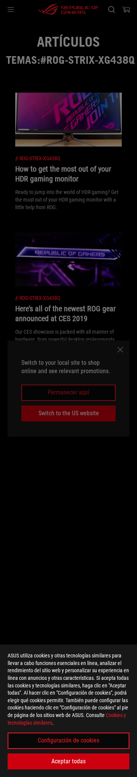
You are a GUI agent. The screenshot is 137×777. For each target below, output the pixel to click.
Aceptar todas (68, 761)
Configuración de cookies (68, 740)
